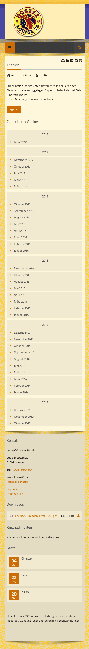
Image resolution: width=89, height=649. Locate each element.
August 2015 (21, 281)
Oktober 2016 (22, 204)
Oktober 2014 (22, 346)
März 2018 (20, 142)
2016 (45, 196)
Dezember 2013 (23, 410)
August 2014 (21, 359)
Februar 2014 (22, 385)
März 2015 (20, 301)
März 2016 (20, 237)
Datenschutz (15, 494)
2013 (45, 402)
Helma (25, 592)
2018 (45, 134)
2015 (45, 260)
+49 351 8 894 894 (21, 470)
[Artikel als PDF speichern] (67, 60)
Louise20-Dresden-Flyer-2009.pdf (44, 516)
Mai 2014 (19, 372)
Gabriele (26, 575)
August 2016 (21, 217)
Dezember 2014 (23, 332)
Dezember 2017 (23, 160)
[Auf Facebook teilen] (71, 60)
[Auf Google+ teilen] (80, 60)
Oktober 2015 (22, 275)
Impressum (14, 489)
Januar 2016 (21, 250)
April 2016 (20, 231)
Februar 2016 (22, 244)
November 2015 (24, 268)
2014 (45, 325)
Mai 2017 (19, 180)
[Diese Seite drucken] (63, 60)
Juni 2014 (19, 366)
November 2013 (24, 417)
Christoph (27, 558)
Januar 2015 (21, 315)
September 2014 (24, 352)
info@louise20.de (17, 482)
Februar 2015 (22, 308)
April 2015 (20, 295)
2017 (45, 152)
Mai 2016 (19, 224)
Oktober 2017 (22, 166)
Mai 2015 (19, 288)
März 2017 (20, 186)
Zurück (14, 110)
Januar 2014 (21, 392)
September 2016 (24, 211)
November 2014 (24, 339)
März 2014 (20, 379)
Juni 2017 (19, 173)
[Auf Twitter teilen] (76, 60)
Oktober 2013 (22, 423)
